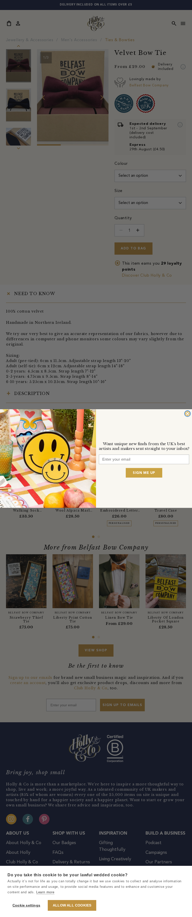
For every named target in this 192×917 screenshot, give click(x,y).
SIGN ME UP (144, 472)
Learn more (45, 892)
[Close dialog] (187, 414)
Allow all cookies (72, 905)
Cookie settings (26, 905)
